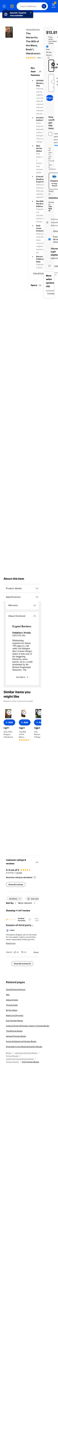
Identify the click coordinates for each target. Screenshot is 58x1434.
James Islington (33, 29)
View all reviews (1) (22, 963)
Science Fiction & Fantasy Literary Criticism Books (27, 1026)
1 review (18, 872)
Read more (10, 943)
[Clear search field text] (40, 6)
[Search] (44, 6)
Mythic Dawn (11, 1010)
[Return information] (48, 58)
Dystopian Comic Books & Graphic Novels (24, 1046)
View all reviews (15, 884)
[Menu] (4, 6)
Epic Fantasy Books (14, 1020)
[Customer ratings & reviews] (37, 861)
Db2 (8, 994)
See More (20, 677)
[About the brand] (34, 616)
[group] (37, 58)
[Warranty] (34, 605)
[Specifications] (37, 597)
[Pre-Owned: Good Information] (53, 87)
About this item (14, 578)
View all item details (41, 273)
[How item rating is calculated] (34, 877)
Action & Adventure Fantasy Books (21, 1041)
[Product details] (37, 588)
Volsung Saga (12, 1000)
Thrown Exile (12, 1005)
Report (36, 952)
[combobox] (32, 6)
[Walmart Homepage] (12, 6)
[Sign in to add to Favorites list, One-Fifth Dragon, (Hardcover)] (9, 712)
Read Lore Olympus (14, 1015)
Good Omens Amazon (15, 989)
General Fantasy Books (16, 1036)
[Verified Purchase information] (30, 919)
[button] (33, 71)
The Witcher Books (14, 1031)
